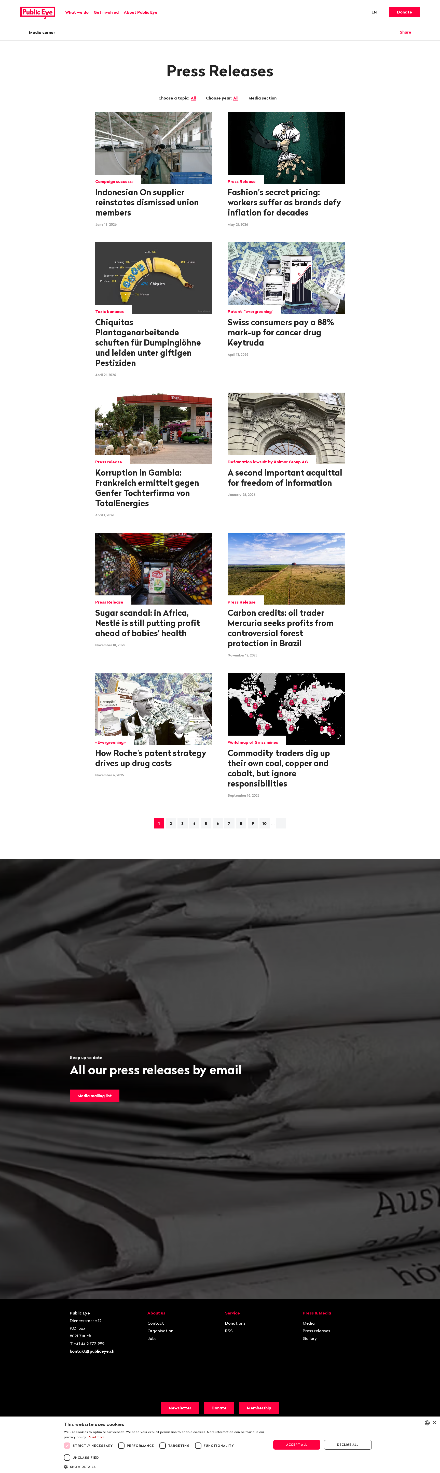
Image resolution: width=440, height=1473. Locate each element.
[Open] (418, 32)
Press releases (316, 1330)
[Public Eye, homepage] (37, 12)
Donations (235, 1323)
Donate (404, 12)
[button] (164, 1466)
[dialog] (220, 1445)
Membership (259, 1407)
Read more (96, 1437)
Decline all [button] (347, 1445)
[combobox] (427, 1422)
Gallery (310, 1338)
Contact (155, 1323)
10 (264, 823)
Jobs (152, 1338)
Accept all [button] (296, 1445)
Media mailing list (94, 1095)
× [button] (434, 1423)
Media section (263, 98)
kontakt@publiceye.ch (92, 1351)
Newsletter (180, 1407)
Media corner (42, 32)
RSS (229, 1330)
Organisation (160, 1330)
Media (309, 1323)
